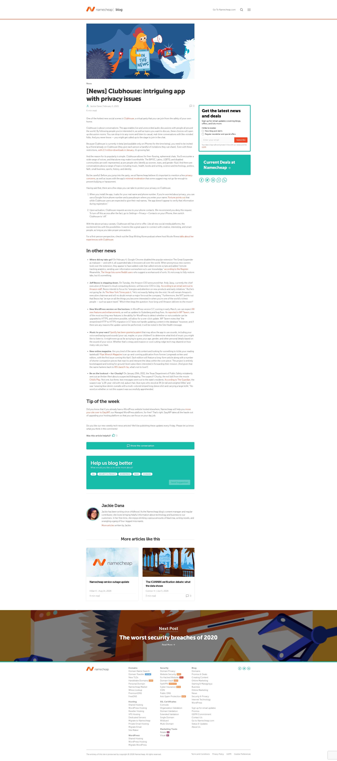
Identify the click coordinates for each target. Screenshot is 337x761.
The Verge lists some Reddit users (117, 272)
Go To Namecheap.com (224, 10)
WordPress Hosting (137, 708)
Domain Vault (169, 680)
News (89, 83)
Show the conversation (142, 445)
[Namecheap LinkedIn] (249, 668)
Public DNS (165, 693)
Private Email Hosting (138, 724)
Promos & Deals (199, 674)
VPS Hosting (134, 714)
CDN (162, 690)
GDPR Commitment (201, 714)
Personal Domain (136, 684)
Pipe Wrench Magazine (111, 354)
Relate (164, 732)
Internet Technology (201, 699)
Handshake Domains (140, 680)
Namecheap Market (137, 687)
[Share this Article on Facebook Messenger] (219, 180)
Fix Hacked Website (171, 677)
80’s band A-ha (121, 367)
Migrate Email (135, 727)
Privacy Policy (218, 754)
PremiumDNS (135, 693)
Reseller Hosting (136, 711)
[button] (241, 9)
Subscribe (240, 140)
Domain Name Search (139, 671)
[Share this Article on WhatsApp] (225, 180)
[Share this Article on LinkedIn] (213, 180)
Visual (164, 735)
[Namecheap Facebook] (240, 668)
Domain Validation (169, 711)
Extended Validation (169, 714)
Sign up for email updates (204, 708)
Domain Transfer (139, 674)
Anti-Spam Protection (172, 696)
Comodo (164, 705)
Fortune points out (176, 197)
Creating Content (200, 677)
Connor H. (151, 591)
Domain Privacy (167, 671)
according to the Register (176, 269)
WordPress (197, 703)
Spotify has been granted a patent (126, 332)
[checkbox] (203, 131)
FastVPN (168, 684)
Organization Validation (171, 708)
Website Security (170, 674)
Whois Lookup (135, 690)
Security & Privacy (200, 696)
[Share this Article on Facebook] (201, 180)
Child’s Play (95, 380)
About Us (196, 727)
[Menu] (249, 10)
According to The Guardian (177, 380)
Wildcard (164, 721)
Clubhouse (129, 118)
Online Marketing (200, 680)
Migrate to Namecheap (139, 721)
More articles (108, 525)
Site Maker (133, 730)
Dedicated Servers (137, 717)
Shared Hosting (135, 705)
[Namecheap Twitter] (244, 668)
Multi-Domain (167, 724)
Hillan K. (93, 591)
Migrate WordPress (137, 745)
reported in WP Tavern (178, 312)
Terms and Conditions (200, 754)
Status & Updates (200, 724)
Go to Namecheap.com (203, 721)
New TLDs (133, 677)
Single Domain (167, 717)
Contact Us (197, 717)
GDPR (204, 147)
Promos (195, 711)
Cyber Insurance (170, 687)
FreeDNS (132, 696)
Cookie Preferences (242, 754)
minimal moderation (135, 178)
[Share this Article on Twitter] (207, 180)
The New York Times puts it (118, 292)
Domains (196, 671)
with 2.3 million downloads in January (116, 150)
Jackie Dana (95, 106)
